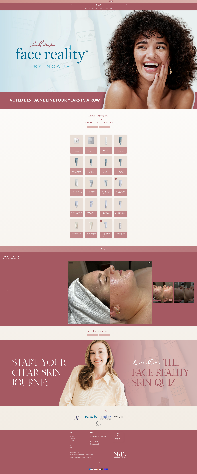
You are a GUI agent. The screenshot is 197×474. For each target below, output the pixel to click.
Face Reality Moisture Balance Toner (120, 234)
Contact (71, 445)
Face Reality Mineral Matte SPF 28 (106, 234)
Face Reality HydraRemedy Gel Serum (120, 213)
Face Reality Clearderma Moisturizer (120, 192)
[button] (71, 5)
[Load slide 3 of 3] (99, 110)
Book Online (72, 436)
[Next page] (104, 242)
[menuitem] (86, 8)
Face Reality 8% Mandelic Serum (120, 171)
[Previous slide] (93, 110)
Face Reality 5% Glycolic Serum (91, 171)
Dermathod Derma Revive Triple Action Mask (91, 150)
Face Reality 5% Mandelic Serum (106, 171)
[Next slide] (101, 110)
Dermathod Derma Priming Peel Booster (76, 150)
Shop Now (111, 1)
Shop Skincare (72, 440)
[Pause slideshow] (104, 110)
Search (71, 447)
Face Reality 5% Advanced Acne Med (76, 171)
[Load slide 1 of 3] (95, 110)
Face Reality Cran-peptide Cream (76, 213)
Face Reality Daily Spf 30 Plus (91, 213)
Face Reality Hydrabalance (106, 213)
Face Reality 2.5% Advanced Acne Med (120, 150)
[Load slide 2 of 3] (97, 110)
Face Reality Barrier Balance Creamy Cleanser (76, 192)
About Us (71, 442)
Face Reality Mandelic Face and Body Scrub (91, 234)
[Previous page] (93, 242)
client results (92, 334)
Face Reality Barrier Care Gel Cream (91, 192)
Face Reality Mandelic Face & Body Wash (76, 234)
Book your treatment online (94, 444)
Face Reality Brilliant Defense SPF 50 (105, 192)
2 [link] (98, 241)
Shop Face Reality (104, 334)
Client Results (72, 438)
